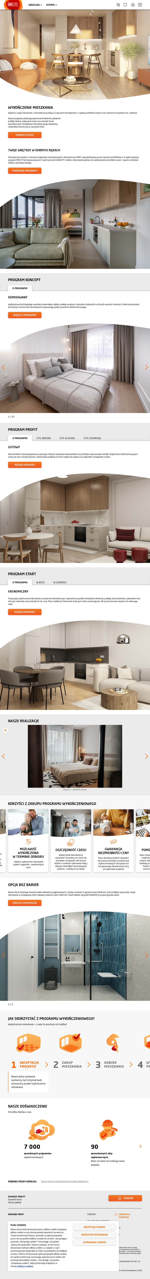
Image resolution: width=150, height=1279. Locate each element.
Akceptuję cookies (94, 1227)
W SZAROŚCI (60, 582)
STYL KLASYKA (67, 438)
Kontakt (91, 1214)
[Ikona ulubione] (125, 5)
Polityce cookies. (25, 1266)
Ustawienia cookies (94, 1242)
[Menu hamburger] (140, 4)
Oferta (50, 4)
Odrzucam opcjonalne (94, 1234)
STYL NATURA (43, 438)
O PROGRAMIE (20, 288)
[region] (63, 1246)
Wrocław (34, 4)
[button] (4, 223)
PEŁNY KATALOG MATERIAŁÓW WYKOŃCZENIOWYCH (64, 1181)
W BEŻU (40, 582)
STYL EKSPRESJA (92, 438)
